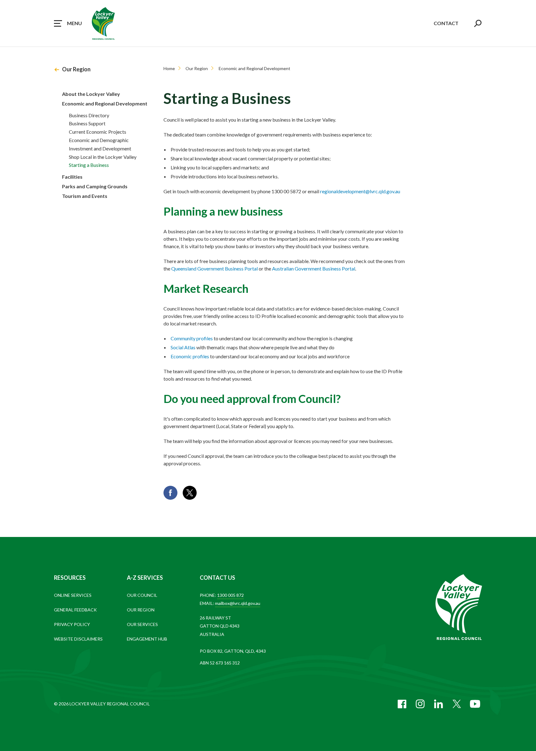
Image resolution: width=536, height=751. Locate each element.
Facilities (72, 177)
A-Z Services (145, 577)
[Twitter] (457, 704)
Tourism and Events (84, 196)
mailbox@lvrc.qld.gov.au (237, 603)
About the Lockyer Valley (91, 94)
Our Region (76, 69)
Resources (70, 577)
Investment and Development (100, 148)
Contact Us (217, 577)
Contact (446, 23)
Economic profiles (190, 356)
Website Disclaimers (78, 638)
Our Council (142, 595)
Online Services (73, 595)
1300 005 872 (230, 595)
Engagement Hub (147, 638)
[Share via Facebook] (170, 493)
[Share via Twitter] (190, 493)
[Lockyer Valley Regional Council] (459, 607)
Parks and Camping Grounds (94, 186)
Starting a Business (89, 165)
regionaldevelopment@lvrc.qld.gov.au (360, 191)
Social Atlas (183, 347)
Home (169, 68)
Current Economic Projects (97, 132)
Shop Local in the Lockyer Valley (102, 157)
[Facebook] (402, 704)
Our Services (142, 624)
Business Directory (89, 115)
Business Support (87, 123)
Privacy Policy (72, 624)
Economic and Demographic (99, 140)
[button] (68, 23)
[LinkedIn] (438, 704)
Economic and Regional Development (104, 103)
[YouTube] (475, 704)
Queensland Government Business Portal (214, 268)
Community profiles (192, 338)
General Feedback (75, 609)
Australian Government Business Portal (313, 268)
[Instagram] (420, 704)
